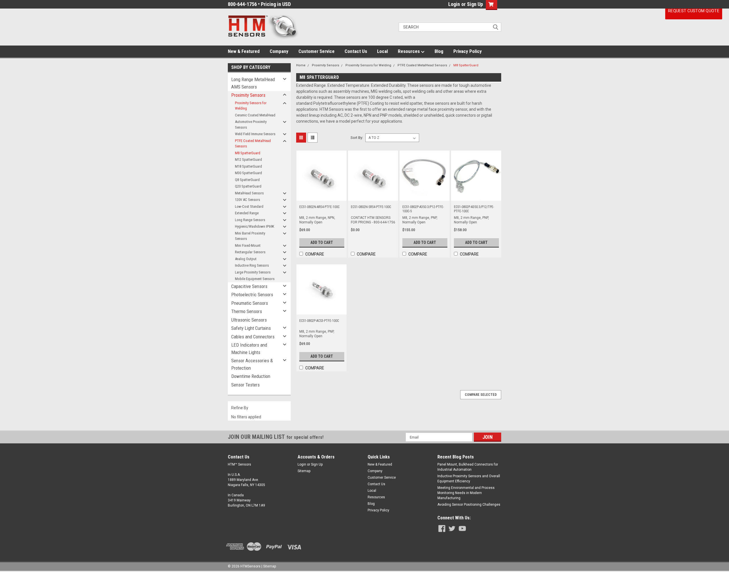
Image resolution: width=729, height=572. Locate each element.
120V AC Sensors (247, 199)
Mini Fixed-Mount (248, 245)
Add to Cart (321, 242)
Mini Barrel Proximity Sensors (250, 236)
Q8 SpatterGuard (247, 180)
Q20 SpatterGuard (248, 186)
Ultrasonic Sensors (249, 320)
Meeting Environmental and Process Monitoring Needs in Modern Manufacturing (466, 493)
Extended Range (247, 213)
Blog (439, 51)
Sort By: (357, 137)
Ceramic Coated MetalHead (255, 115)
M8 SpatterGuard (247, 153)
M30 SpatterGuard (248, 173)
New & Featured (244, 51)
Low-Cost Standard (249, 206)
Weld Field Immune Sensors (255, 134)
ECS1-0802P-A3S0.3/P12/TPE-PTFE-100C (474, 209)
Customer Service (316, 51)
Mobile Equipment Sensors (255, 279)
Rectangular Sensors (250, 252)
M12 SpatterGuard (248, 159)
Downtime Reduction (250, 376)
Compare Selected (481, 395)
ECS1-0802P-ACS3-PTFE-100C (319, 321)
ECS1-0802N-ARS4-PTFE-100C (319, 207)
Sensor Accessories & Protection (252, 364)
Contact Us (356, 51)
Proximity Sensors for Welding (251, 106)
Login (454, 4)
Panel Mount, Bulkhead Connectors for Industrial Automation (467, 467)
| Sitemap (268, 566)
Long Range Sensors (250, 220)
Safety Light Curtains (251, 328)
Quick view (321, 196)
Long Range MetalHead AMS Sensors (253, 83)
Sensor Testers (245, 385)
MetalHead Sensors (249, 193)
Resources (409, 51)
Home (301, 65)
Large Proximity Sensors (253, 272)
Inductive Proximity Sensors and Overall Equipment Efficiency (468, 478)
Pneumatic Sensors (249, 303)
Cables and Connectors (253, 337)
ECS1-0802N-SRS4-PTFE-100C (371, 207)
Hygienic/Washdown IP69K (254, 226)
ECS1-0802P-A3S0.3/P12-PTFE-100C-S (423, 209)
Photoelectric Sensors (252, 294)
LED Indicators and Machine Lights (249, 348)
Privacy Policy (467, 51)
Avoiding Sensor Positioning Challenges (468, 505)
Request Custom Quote (693, 11)
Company (279, 51)
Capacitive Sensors (249, 286)
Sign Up (475, 4)
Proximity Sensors (248, 95)
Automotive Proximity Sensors (251, 124)
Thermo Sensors (246, 311)
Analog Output (246, 259)
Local (382, 51)
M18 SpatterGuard (248, 166)
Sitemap (304, 471)
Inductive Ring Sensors (252, 265)
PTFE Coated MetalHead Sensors (253, 144)
